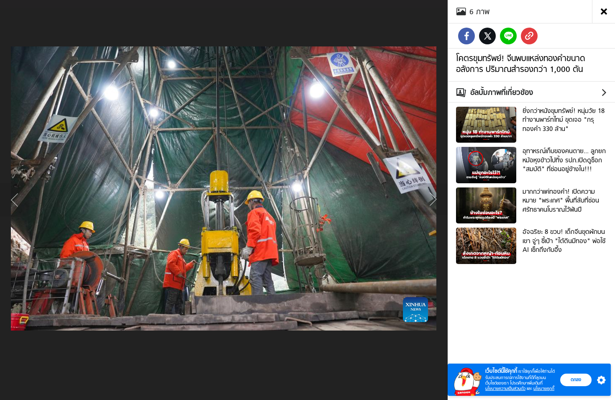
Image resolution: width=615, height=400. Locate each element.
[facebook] (466, 36)
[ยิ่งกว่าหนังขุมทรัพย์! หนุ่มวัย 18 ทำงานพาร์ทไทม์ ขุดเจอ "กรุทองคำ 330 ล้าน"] (486, 124)
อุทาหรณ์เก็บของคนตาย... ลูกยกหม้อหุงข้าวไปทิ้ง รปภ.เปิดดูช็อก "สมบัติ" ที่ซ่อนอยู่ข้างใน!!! (564, 160)
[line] (508, 36)
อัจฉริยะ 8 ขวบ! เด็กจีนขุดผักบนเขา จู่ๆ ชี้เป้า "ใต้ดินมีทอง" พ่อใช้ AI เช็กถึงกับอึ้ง (564, 240)
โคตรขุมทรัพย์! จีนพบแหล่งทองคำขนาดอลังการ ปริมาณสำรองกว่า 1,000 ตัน (520, 64)
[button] (599, 380)
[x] (487, 36)
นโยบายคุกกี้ (543, 388)
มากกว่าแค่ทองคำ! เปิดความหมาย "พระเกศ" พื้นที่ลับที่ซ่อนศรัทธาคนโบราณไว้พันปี (561, 200)
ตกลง (576, 379)
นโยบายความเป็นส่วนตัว (505, 388)
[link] (529, 36)
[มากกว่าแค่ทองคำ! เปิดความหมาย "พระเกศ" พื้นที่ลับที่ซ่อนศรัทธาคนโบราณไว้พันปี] (486, 204)
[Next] (433, 200)
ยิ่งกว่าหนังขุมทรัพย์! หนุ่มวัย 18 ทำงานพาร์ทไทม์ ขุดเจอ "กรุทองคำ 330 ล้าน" (564, 120)
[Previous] (14, 200)
